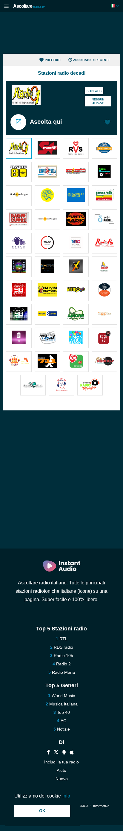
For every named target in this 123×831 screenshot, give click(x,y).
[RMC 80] (19, 338)
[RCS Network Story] (19, 361)
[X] (56, 752)
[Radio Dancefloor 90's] (19, 290)
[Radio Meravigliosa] (90, 385)
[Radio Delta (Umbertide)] (104, 219)
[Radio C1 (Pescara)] (19, 148)
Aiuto (61, 770)
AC (63, 720)
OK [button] (42, 810)
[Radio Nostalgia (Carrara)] (47, 219)
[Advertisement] (61, 33)
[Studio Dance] (19, 266)
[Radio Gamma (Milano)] (104, 195)
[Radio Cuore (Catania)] (19, 219)
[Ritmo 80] (76, 290)
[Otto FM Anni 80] (47, 314)
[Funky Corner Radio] (104, 290)
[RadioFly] (104, 243)
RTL (63, 638)
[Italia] (115, 5)
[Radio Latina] (47, 338)
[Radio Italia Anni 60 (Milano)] (47, 172)
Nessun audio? (98, 101)
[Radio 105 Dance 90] (76, 361)
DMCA (83, 806)
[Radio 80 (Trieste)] (19, 172)
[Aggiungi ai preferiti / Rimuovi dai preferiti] (107, 123)
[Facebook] (48, 752)
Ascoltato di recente (91, 60)
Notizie (63, 729)
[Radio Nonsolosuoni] (76, 338)
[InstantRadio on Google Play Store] (63, 752)
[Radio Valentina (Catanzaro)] (76, 148)
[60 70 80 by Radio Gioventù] (61, 385)
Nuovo (62, 778)
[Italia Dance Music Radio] (47, 266)
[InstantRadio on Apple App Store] (71, 752)
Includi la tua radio (61, 762)
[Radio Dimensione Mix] (104, 172)
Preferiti (53, 60)
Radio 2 (63, 664)
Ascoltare (29, 6)
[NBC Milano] (76, 243)
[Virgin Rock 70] (104, 338)
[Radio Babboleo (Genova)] (47, 195)
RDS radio (63, 647)
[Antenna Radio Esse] (104, 314)
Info (66, 795)
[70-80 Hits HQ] (47, 243)
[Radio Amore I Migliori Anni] (76, 314)
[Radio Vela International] (104, 266)
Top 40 (63, 712)
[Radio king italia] (47, 361)
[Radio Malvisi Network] (47, 290)
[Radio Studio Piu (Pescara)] (47, 148)
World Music (63, 695)
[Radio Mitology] (104, 361)
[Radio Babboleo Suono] (76, 195)
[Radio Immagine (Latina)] (76, 172)
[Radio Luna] (19, 243)
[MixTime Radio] (76, 266)
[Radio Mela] (33, 385)
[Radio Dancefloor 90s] (19, 314)
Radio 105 (63, 655)
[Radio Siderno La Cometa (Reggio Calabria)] (104, 148)
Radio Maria (63, 672)
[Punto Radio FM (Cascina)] (76, 219)
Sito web (94, 91)
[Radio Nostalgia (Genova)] (19, 195)
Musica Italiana (63, 704)
